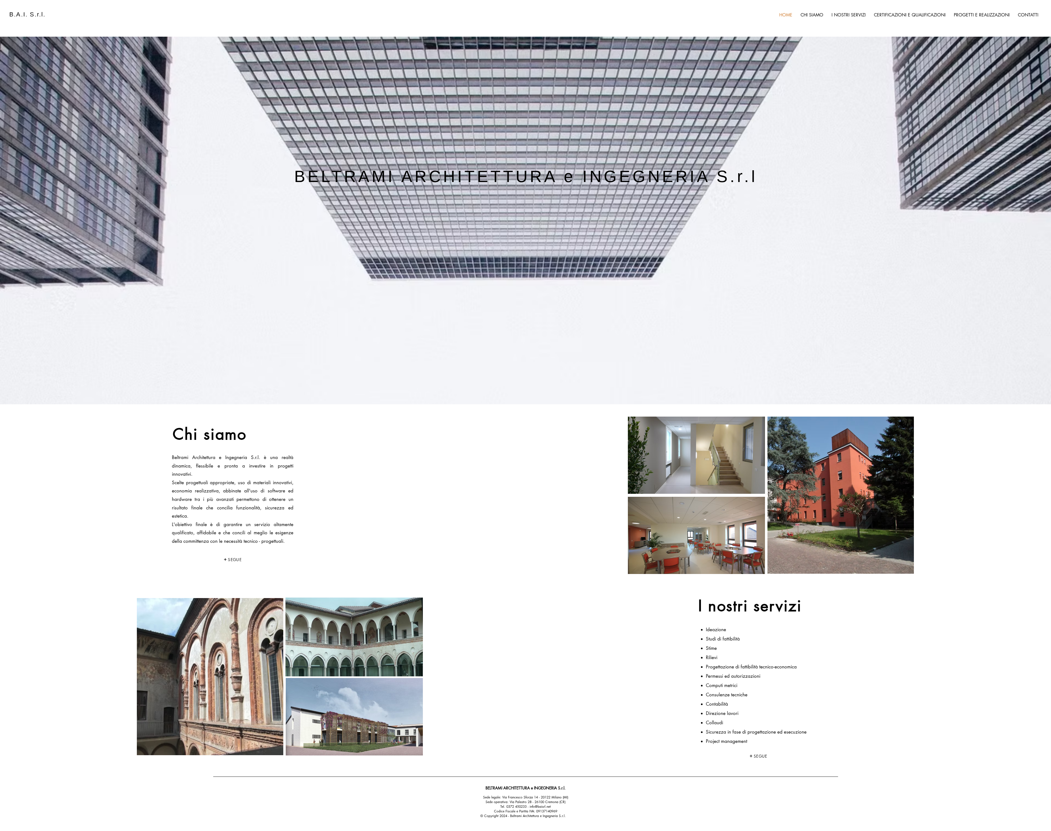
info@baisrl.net (540, 806)
